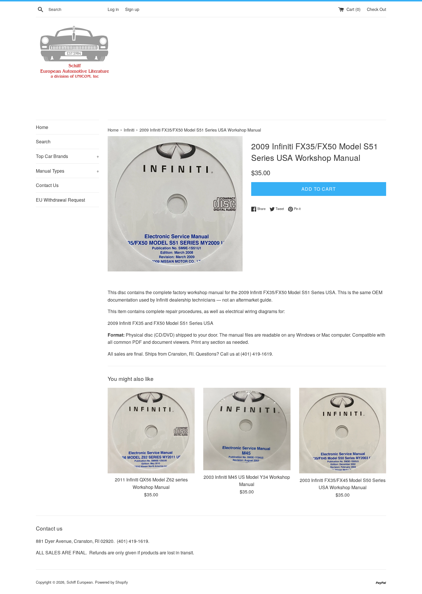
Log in (113, 9)
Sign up (132, 9)
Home (42, 127)
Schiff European (80, 582)
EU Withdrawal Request (60, 199)
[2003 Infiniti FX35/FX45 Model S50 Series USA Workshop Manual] (342, 431)
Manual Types (67, 170)
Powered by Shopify (111, 582)
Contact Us (47, 185)
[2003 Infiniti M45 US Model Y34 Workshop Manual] (246, 429)
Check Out (376, 9)
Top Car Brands (67, 156)
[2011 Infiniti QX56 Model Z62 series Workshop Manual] (151, 430)
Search (43, 141)
